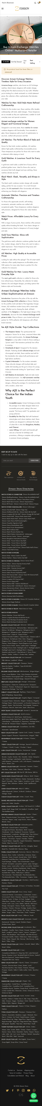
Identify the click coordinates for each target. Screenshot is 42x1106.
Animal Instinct (14, 828)
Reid (15, 870)
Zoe (13, 763)
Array (25, 892)
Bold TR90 (25, 719)
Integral (31, 735)
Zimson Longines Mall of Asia (11, 547)
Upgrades (16, 841)
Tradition (16, 666)
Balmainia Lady (32, 628)
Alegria (25, 981)
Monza (4, 955)
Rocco (4, 763)
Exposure (25, 897)
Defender (5, 857)
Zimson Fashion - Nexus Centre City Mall (14, 558)
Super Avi (27, 687)
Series (15, 910)
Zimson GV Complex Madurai (29, 599)
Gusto (20, 915)
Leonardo (15, 761)
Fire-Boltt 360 (13, 849)
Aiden (33, 1027)
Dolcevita (17, 701)
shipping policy (29, 1070)
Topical (18, 839)
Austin (13, 1030)
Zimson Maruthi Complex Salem (29, 605)
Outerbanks (36, 761)
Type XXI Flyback (7, 668)
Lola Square (27, 761)
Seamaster (5, 730)
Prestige (33, 750)
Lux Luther (29, 866)
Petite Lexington (33, 937)
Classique (24, 663)
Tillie (17, 877)
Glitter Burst (5, 901)
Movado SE (5, 724)
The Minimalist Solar (8, 877)
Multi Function (34, 880)
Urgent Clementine (26, 841)
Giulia (30, 757)
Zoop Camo (31, 1039)
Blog (27, 1076)
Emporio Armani (11, 817)
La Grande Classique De (31, 703)
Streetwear (18, 836)
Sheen (34, 791)
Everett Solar (23, 857)
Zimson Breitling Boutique (10, 497)
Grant (32, 862)
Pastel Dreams (24, 1017)
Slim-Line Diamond (8, 957)
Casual (30, 830)
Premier (11, 687)
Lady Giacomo (26, 759)
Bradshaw (5, 930)
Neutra (33, 868)
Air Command (26, 657)
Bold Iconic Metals (7, 719)
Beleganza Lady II (27, 632)
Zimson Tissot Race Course (25, 499)
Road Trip (10, 836)
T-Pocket (22, 747)
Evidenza (29, 701)
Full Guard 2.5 (29, 806)
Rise (9, 783)
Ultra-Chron (31, 707)
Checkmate (5, 832)
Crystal (35, 919)
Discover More (12, 965)
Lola (21, 761)
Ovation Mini (24, 654)
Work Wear (27, 1024)
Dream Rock (24, 988)
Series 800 (31, 724)
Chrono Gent (6, 634)
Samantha (36, 1034)
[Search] (35, 2)
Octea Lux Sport (7, 993)
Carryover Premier (7, 895)
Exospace (33, 685)
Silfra (37, 944)
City (3, 779)
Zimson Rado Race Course (10, 502)
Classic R (14, 634)
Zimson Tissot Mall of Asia (10, 550)
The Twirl (5, 889)
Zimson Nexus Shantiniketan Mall (12, 525)
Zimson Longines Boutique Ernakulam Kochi (15, 617)
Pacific (23, 906)
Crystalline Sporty (7, 988)
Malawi (21, 944)
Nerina (18, 906)
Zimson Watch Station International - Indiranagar (17, 534)
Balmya (4, 630)
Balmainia (31, 625)
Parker (17, 937)
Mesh (37, 781)
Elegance (30, 639)
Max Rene (5, 769)
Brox (9, 855)
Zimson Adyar (6, 564)
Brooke (4, 757)
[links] (7, 1090)
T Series (4, 741)
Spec (38, 910)
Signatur (14, 1003)
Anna (20, 892)
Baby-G (21, 789)
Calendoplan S (16, 721)
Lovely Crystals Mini (8, 991)
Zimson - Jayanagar (23, 536)
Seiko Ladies (23, 970)
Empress (18, 897)
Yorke (35, 877)
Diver (3, 817)
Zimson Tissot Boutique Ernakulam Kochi (14, 620)
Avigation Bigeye (27, 698)
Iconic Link (5, 803)
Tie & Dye (11, 839)
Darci (16, 930)
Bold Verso (33, 719)
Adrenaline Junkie (26, 825)
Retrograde (5, 1024)
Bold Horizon (27, 717)
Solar (15, 769)
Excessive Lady (31, 641)
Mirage (4, 906)
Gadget (27, 899)
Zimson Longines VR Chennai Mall (12, 579)
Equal (4, 781)
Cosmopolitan (6, 984)
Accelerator (28, 927)
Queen (4, 910)
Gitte (3, 1001)
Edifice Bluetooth (7, 791)
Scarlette (32, 870)
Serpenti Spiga (18, 679)
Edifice (27, 789)
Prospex (4, 970)
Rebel (33, 944)
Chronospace (6, 685)
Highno (20, 781)
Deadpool (18, 832)
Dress (20, 965)
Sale (10, 769)
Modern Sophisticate (19, 868)
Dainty (24, 779)
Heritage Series (34, 721)
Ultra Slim (27, 769)
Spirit (24, 707)
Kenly (3, 932)
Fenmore (5, 859)
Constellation (24, 727)
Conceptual (34, 963)
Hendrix (12, 901)
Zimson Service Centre (9, 536)
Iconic (35, 643)
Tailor (13, 912)
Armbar (21, 806)
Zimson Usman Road (26, 561)
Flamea (4, 643)
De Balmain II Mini (15, 639)
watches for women (31, 128)
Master (10, 705)
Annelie (4, 999)
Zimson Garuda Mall (8, 510)
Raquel (4, 870)
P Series (32, 738)
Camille (11, 930)
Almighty (30, 846)
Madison (23, 1034)
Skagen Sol (21, 1003)
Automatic (23, 766)
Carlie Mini (20, 855)
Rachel (30, 1034)
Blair (34, 927)
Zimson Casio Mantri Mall (27, 519)
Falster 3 (10, 999)
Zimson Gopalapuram (9, 499)
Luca (18, 1034)
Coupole (37, 732)
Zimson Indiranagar (29, 507)
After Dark (5, 828)
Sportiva (35, 970)
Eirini (24, 639)
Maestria (30, 650)
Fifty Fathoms (6, 660)
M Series (26, 738)
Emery (21, 930)
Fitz (20, 757)
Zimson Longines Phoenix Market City (13, 590)
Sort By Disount (16, 62)
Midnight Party (24, 834)
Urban (9, 947)
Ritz (18, 939)
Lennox (26, 932)
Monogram (10, 906)
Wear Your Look (12, 843)
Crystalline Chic (7, 986)
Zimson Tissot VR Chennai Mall (28, 575)
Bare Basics (19, 830)
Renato (4, 822)
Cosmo (34, 895)
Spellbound (32, 783)
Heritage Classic (7, 703)
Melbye (4, 1003)
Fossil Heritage (6, 862)
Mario (29, 819)
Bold (31, 776)
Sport (13, 924)
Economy (25, 832)
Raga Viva (16, 1022)
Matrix (22, 904)
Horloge (10, 759)
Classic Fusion (31, 692)
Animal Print (23, 828)
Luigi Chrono (22, 819)
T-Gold (11, 747)
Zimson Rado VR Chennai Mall (11, 577)
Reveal (9, 910)
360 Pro (23, 846)
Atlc (29, 754)
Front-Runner (33, 897)
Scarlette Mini (6, 873)
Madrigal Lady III (34, 648)
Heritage (22, 744)
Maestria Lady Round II (9, 652)
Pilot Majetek (27, 705)
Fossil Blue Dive (13, 859)
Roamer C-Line (12, 955)
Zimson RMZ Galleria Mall (10, 530)
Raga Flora (22, 1019)
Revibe (4, 836)
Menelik (27, 944)
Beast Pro (5, 849)
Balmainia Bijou (22, 628)
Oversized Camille (7, 937)
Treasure (32, 912)
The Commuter (6, 875)
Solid (25, 783)
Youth (9, 794)
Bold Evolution (25, 714)
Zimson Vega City (21, 510)
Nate (28, 868)
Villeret (20, 660)
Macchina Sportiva (7, 968)
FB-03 (34, 857)
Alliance (26, 776)
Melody (27, 904)
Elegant (23, 701)
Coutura (4, 965)
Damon (4, 1032)
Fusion (10, 899)
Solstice (33, 910)
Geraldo (24, 757)
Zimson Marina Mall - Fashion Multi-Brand (15, 584)
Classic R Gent (22, 634)
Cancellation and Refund (15, 1076)
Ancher (27, 996)
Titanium (20, 769)
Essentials (20, 1032)
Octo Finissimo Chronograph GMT (13, 677)
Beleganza (19, 630)
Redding (10, 870)
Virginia (30, 877)
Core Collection (16, 779)
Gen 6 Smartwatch (23, 862)
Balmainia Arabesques (9, 628)
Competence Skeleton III (9, 953)
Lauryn (15, 932)
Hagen (14, 1001)
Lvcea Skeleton (11, 674)
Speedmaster (14, 730)
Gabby (14, 862)
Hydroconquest (18, 703)
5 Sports (21, 963)
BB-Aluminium (24, 671)
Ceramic (29, 766)
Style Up (31, 836)
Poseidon (5, 908)
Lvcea (3, 674)
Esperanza (25, 721)
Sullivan (27, 873)
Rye (27, 870)
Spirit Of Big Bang (7, 695)
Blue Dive (35, 852)
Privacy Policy (28, 1073)
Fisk (25, 999)
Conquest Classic (7, 701)
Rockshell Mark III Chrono (26, 955)
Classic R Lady (24, 637)
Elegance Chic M (17, 641)
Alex (8, 1030)
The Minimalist (17, 875)
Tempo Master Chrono (22, 957)
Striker (4, 912)
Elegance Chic (6, 641)
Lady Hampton (6, 761)
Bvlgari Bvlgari (34, 671)
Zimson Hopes (33, 504)
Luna (17, 904)
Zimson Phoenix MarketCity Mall (12, 570)
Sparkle (12, 1024)
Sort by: (25, 62)
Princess (17, 908)
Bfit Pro (35, 772)
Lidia (7, 1034)
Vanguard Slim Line (8, 960)
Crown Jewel (6, 897)
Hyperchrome (23, 735)
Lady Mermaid (33, 953)
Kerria (18, 646)
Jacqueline (19, 864)
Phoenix (28, 906)
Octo (18, 674)
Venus (17, 960)
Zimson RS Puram (7, 504)
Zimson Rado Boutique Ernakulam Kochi (14, 622)
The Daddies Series (8, 811)
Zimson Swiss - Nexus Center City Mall (14, 556)
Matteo (34, 819)
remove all (8, 72)
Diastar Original (7, 735)
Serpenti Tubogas (30, 679)
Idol (22, 901)
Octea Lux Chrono (33, 991)
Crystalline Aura (26, 984)
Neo (35, 1015)
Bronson (4, 855)
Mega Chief (14, 809)
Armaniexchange (6, 85)
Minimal (4, 783)
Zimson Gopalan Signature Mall (12, 523)
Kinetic (25, 965)
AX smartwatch (14, 188)
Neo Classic (18, 968)
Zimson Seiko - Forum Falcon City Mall (14, 543)
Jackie (34, 901)
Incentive (27, 781)
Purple (32, 1017)
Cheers (36, 776)
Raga (16, 1019)
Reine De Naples (7, 666)
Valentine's (36, 841)
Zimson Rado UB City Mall (28, 512)
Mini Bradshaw (11, 935)
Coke (11, 832)
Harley (26, 1032)
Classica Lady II (35, 637)
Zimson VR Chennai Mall (9, 575)
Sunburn (4, 839)
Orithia (10, 654)
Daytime (16, 988)
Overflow (31, 809)
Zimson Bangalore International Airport (14, 539)
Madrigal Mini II (21, 650)
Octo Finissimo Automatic (29, 674)
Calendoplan (6, 721)
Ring (26, 849)
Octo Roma (28, 677)
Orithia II (15, 654)
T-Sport (29, 747)
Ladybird (14, 660)
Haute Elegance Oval (25, 643)
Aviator (29, 814)
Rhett (19, 870)
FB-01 (30, 857)
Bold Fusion (18, 717)
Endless (37, 779)
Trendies (24, 839)
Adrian (28, 1027)
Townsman (23, 877)
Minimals (30, 1015)
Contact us (11, 1070)
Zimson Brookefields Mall (31, 494)
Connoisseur (18, 895)
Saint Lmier (18, 707)
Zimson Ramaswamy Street (10, 588)
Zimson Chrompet (29, 586)
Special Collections (32, 744)
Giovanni (5, 819)
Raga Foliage (31, 1019)
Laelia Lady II (25, 646)
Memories (18, 991)
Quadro (16, 803)
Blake (18, 1030)
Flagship (36, 701)
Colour (7, 779)
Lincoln (4, 904)
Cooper (34, 1030)
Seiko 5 (16, 970)
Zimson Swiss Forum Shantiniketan (12, 527)
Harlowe (33, 930)
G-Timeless (29, 886)
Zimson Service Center (27, 588)
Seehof (37, 955)
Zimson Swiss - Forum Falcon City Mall (14, 541)
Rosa (9, 822)
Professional (19, 687)
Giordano (25, 880)
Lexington (33, 932)
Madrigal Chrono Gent (9, 648)
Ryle (9, 1003)
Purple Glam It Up (7, 1019)
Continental (27, 895)
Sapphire (24, 724)
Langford (9, 932)
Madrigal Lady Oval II (9, 650)
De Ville (31, 727)
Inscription (11, 864)
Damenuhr (30, 779)
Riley (23, 870)
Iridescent (28, 901)
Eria (25, 641)
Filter (7, 62)
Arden (22, 797)
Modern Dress (6, 924)
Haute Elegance (13, 643)
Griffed (37, 806)
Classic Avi (15, 685)
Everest (27, 930)
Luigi (15, 819)
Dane (9, 1032)
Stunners (25, 836)
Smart (9, 763)
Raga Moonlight (7, 1022)
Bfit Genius (28, 772)
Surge (9, 912)
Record (11, 707)
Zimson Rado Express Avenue (11, 566)
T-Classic (5, 747)
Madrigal (33, 646)
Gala (32, 899)
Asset (29, 892)
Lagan (24, 1015)
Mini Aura (34, 904)
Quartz (10, 970)
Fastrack (31, 832)
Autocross (22, 852)
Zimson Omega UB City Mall (30, 514)
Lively (32, 781)
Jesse (29, 864)
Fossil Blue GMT (25, 859)
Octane (9, 1017)
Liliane (4, 935)
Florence (15, 735)
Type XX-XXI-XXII (25, 666)
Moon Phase (32, 652)
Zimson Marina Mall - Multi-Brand (12, 586)
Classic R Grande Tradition (10, 637)
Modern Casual (15, 922)
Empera (32, 1006)
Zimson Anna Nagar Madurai (11, 602)
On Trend (16, 1017)
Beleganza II (6, 632)
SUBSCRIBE (35, 460)
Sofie (36, 939)
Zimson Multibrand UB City (10, 512)
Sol (24, 910)
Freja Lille (35, 999)
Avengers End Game (8, 830)
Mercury (21, 849)
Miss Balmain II (22, 652)
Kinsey (4, 866)
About (33, 1076)
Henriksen (20, 1001)
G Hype (15, 899)
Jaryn (38, 930)
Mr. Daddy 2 (23, 809)
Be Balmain (11, 630)
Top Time (19, 689)
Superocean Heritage (8, 689)
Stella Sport (20, 873)
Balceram (24, 625)
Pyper (8, 939)
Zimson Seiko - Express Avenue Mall (13, 568)
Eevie (10, 857)
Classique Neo (30, 1012)
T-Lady (16, 747)
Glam (15, 781)
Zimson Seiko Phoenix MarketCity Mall (14, 573)
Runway (22, 939)
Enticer (16, 791)
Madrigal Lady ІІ (22, 648)
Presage (31, 968)
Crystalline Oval (18, 986)
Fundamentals (6, 834)
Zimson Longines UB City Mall (11, 514)
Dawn (12, 897)
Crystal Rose (16, 984)
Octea (25, 991)
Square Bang (18, 695)
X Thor (20, 843)
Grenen (8, 1001)
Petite (11, 803)
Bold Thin (18, 719)
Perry (31, 797)
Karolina (37, 1001)
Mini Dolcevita (17, 705)
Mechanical (26, 750)
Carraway (28, 855)
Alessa (4, 1030)
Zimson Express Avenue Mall (21, 564)
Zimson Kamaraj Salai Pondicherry (12, 596)
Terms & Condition (15, 1073)
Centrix (30, 732)
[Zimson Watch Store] (22, 8)
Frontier (4, 899)
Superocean (35, 687)
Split (36, 809)
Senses (21, 783)
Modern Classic (26, 922)
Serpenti (35, 677)
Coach (27, 797)
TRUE (36, 735)
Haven (37, 1032)
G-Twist (21, 899)
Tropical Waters (7, 841)
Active (20, 750)
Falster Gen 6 (18, 999)
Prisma (10, 883)
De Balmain (5, 639)
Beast (35, 846)
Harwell (4, 864)
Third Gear (20, 912)
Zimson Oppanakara (26, 502)
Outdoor (28, 791)
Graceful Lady (33, 988)
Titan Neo (19, 1024)
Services (19, 1070)
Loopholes (15, 834)
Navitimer (5, 687)
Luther (23, 866)
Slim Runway (30, 939)
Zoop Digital (6, 1042)
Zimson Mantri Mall (8, 516)
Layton (21, 932)
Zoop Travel (23, 1042)
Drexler (15, 757)
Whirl (3, 786)
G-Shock (21, 791)
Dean (33, 855)
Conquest (36, 698)
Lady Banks (17, 759)
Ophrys (4, 654)
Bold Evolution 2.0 (8, 717)
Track (26, 912)
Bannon (29, 852)
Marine (30, 663)
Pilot (33, 906)
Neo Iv (4, 1017)
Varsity (4, 843)
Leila (3, 1034)
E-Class (27, 1006)
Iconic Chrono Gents (8, 646)
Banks (33, 754)
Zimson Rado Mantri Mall (23, 516)
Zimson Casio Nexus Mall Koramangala (14, 521)
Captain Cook (23, 732)
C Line (22, 950)
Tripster (30, 839)
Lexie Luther (15, 866)
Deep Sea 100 (23, 953)
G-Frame (22, 886)
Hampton (36, 757)
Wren (13, 941)
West (15, 1036)
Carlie (14, 855)
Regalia (35, 1022)
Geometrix (11, 1015)
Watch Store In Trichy (25, 609)
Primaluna (5, 707)
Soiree (20, 910)
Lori (14, 1034)
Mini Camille (21, 935)
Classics (21, 1006)
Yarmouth (21, 1036)
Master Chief (6, 809)
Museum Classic (15, 724)
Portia (4, 939)
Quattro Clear (31, 908)
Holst (26, 1001)
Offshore (26, 915)
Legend (4, 705)
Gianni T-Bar (30, 817)
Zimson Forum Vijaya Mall (10, 581)
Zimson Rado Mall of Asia (29, 547)
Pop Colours (34, 834)
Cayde (10, 757)
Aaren (22, 996)
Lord (29, 965)
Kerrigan (35, 864)
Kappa (11, 819)
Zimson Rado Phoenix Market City (12, 532)
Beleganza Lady (16, 632)
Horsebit (36, 886)
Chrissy (23, 1030)
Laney (9, 866)
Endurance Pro (24, 685)
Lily (11, 1034)
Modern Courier (7, 868)
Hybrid (31, 1001)
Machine (36, 866)
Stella (13, 873)
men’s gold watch (10, 278)
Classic (36, 766)
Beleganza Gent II (29, 630)
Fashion (4, 1009)
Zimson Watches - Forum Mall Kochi (13, 615)
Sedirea (31, 654)
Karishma (18, 1015)
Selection (14, 783)
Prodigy (23, 908)
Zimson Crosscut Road (21, 504)
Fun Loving (21, 817)
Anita (32, 996)
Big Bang (22, 692)
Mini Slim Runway (31, 935)
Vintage (4, 794)
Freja (29, 999)
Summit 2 (27, 710)
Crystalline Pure (29, 986)
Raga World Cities (26, 1022)
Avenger (24, 682)
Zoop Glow (14, 1042)
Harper (4, 759)
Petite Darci (23, 937)
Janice (25, 864)
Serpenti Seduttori (7, 679)
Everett (15, 857)
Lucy (13, 904)
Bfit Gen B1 (20, 772)
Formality (10, 781)
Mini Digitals (22, 1039)
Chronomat (31, 682)
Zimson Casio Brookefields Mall (29, 497)
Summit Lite (34, 710)
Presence (35, 705)
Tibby (8, 941)
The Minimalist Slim (29, 875)
